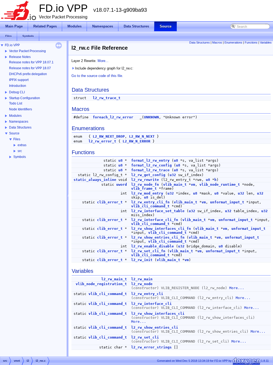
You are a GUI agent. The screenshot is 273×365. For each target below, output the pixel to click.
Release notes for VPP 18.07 (30, 68)
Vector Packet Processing (27, 51)
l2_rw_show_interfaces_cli (157, 314)
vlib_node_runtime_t (219, 185)
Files (16, 139)
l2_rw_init (141, 260)
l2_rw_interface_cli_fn (154, 220)
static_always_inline (95, 180)
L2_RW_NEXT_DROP (109, 136)
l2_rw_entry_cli (147, 294)
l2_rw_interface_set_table (157, 211)
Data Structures (20, 127)
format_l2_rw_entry (150, 160)
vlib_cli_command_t (150, 206)
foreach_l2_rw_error (113, 117)
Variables (266, 42)
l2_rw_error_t (102, 141)
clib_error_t (110, 202)
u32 (173, 175)
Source (14, 133)
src (20, 151)
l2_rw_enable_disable (152, 246)
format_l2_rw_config (151, 165)
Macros (217, 42)
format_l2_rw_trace (150, 170)
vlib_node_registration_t (101, 284)
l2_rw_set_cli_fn (148, 251)
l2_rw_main (141, 279)
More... (103, 61)
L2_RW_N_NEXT (142, 136)
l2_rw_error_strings (151, 347)
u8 (120, 160)
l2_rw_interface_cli (151, 304)
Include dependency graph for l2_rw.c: (103, 68)
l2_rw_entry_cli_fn (150, 202)
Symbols (19, 157)
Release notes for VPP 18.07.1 (31, 62)
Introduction (17, 86)
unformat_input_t (227, 202)
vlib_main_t (175, 185)
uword (121, 185)
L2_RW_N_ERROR (136, 141)
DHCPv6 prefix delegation (28, 74)
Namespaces (18, 121)
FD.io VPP (12, 45)
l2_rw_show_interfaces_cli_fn (161, 229)
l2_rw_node (141, 284)
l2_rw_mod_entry (147, 193)
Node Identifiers (20, 109)
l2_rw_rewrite (145, 180)
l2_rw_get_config (148, 175)
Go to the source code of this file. (97, 76)
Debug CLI (17, 92)
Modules (15, 116)
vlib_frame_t (144, 189)
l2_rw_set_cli (145, 337)
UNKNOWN (151, 117)
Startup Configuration (24, 98)
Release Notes (20, 57)
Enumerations (233, 42)
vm (193, 185)
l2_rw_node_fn (145, 185)
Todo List (15, 103)
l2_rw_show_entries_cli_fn (157, 237)
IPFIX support (19, 80)
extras (22, 145)
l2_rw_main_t (114, 279)
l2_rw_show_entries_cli (154, 327)
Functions (251, 42)
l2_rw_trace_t (107, 98)
